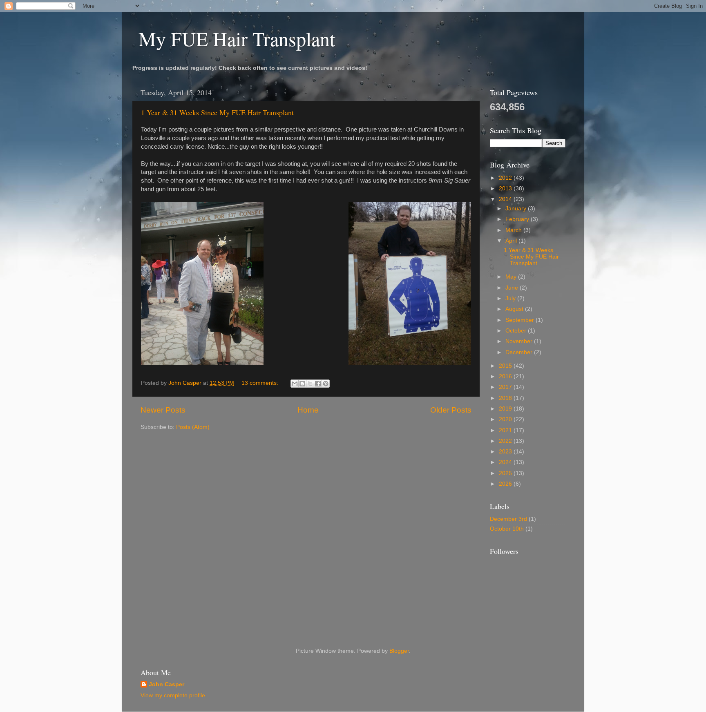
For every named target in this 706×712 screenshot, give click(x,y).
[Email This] (294, 383)
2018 (506, 398)
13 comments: (260, 383)
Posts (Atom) (193, 427)
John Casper (166, 684)
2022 (506, 441)
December (519, 352)
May (511, 277)
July (511, 298)
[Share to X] (310, 383)
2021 (506, 430)
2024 (506, 462)
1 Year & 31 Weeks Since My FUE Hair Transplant (217, 112)
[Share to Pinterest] (326, 383)
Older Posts (450, 410)
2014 (506, 199)
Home (308, 410)
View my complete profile (173, 695)
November (519, 341)
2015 (506, 366)
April (511, 241)
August (515, 309)
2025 (506, 473)
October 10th (507, 529)
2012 (506, 178)
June (512, 288)
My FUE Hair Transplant (237, 38)
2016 (506, 376)
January (516, 208)
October (516, 331)
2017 (506, 387)
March (514, 230)
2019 (506, 409)
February (518, 219)
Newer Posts (163, 410)
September (520, 320)
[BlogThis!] (302, 383)
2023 (506, 452)
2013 (506, 188)
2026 (506, 484)
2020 (506, 419)
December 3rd (508, 519)
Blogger (399, 651)
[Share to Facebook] (318, 383)
